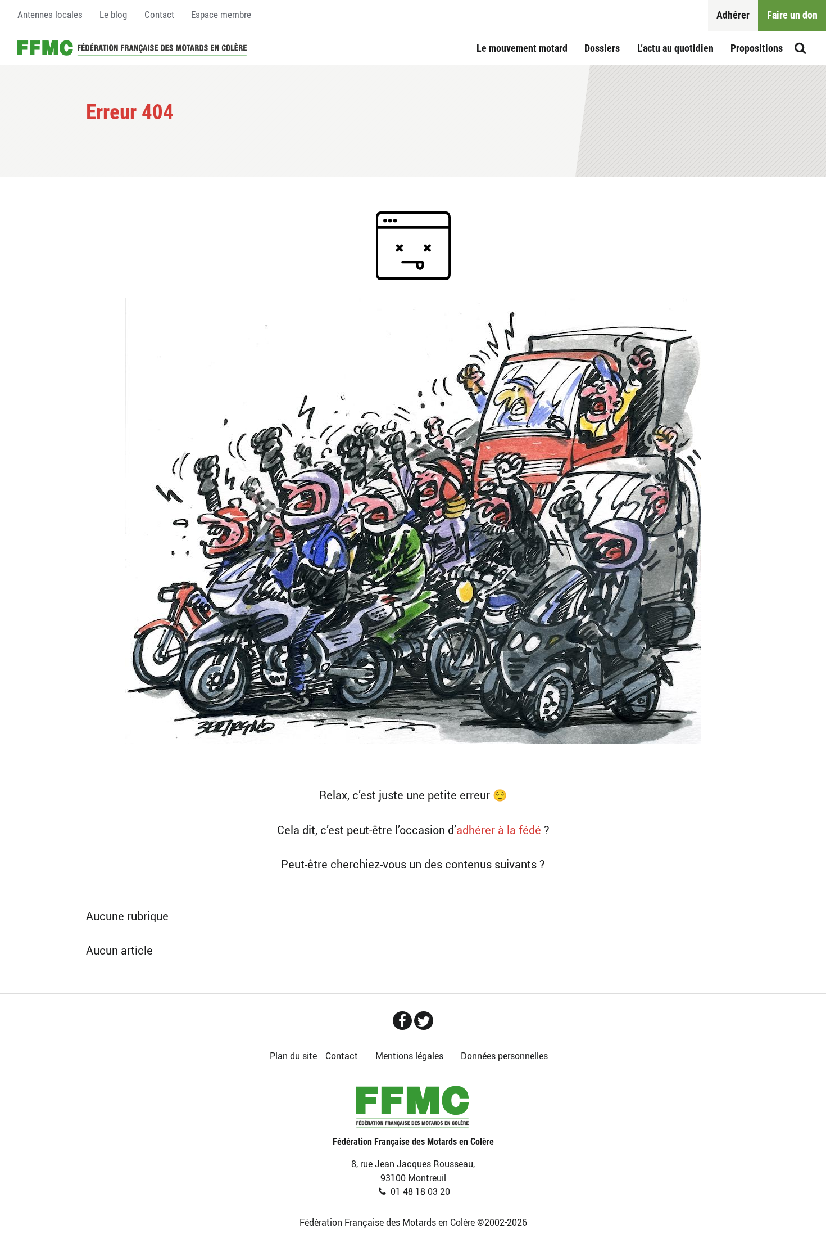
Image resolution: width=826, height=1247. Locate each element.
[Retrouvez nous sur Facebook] (402, 1020)
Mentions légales (409, 1056)
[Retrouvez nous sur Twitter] (423, 1020)
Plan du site (293, 1056)
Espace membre (221, 15)
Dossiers (602, 48)
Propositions (756, 48)
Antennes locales (50, 15)
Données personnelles (504, 1056)
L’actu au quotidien (675, 48)
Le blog (113, 15)
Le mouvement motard (522, 48)
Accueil (132, 48)
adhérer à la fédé (498, 830)
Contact (159, 15)
